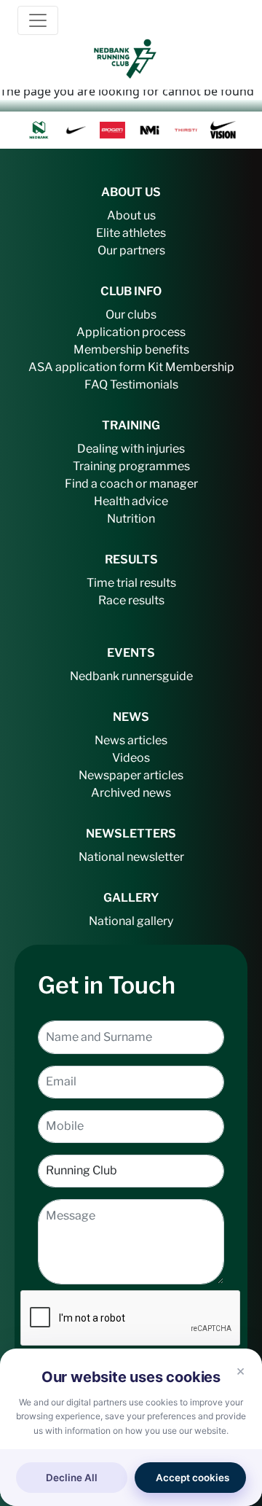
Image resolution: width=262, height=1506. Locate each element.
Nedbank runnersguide (131, 676)
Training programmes (131, 466)
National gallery (131, 921)
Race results (131, 600)
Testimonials (144, 384)
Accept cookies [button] (192, 1477)
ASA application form (87, 367)
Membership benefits (131, 349)
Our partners (131, 250)
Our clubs (131, 314)
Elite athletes (131, 233)
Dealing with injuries (131, 449)
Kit (155, 367)
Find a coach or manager (131, 484)
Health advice (131, 501)
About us (131, 215)
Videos (131, 758)
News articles (131, 740)
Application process (131, 332)
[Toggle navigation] (37, 20)
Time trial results (131, 583)
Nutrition (131, 519)
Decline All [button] (72, 1477)
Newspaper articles (131, 775)
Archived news (131, 793)
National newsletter (131, 857)
